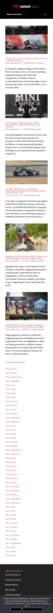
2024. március (11, 442)
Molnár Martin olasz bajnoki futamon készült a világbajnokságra (26, 59)
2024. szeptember (13, 417)
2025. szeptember (13, 377)
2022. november (12, 490)
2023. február (11, 478)
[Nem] (50, 604)
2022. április (10, 519)
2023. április (10, 470)
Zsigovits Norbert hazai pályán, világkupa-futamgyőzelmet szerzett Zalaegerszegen (24, 326)
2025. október (11, 373)
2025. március (11, 401)
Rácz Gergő (36, 129)
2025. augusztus (12, 381)
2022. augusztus (12, 502)
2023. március (11, 474)
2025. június (10, 389)
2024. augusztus (12, 421)
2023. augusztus (12, 454)
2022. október (11, 494)
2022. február (11, 527)
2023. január (10, 482)
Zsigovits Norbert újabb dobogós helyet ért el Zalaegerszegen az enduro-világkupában (26, 257)
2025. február (11, 405)
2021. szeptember (13, 543)
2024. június (10, 429)
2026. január (10, 369)
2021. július (10, 547)
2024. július (10, 425)
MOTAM (40, 63)
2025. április (10, 397)
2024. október (11, 413)
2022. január (10, 531)
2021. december (12, 535)
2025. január (10, 409)
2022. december (12, 486)
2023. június (10, 462)
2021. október (11, 539)
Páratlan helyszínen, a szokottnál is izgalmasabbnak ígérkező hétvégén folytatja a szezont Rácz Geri (25, 191)
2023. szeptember (13, 450)
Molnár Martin (30, 63)
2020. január (10, 555)
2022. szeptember (13, 498)
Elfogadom (16, 609)
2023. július (10, 458)
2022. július (10, 506)
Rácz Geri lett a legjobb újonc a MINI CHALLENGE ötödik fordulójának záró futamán (22, 124)
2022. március (11, 523)
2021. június (10, 551)
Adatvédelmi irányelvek (32, 609)
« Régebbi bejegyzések (15, 362)
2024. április (10, 438)
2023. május (10, 466)
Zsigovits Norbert (37, 261)
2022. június (10, 511)
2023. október (11, 446)
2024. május (10, 434)
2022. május (10, 515)
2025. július (10, 385)
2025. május (10, 393)
